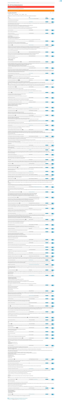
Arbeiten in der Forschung (10, 275)
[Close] (53, 7)
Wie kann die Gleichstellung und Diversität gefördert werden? (14, 61)
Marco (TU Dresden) (31, 73)
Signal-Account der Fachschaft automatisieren (12, 167)
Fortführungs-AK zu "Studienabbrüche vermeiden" (13, 368)
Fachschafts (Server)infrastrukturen (11, 228)
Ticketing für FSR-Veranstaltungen (11, 186)
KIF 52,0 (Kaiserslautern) (13, 2)
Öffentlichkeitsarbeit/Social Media (11, 97)
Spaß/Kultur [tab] (23, 14)
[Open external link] (53, 18)
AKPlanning (9, 2)
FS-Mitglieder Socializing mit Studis (11, 264)
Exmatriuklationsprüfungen (10, 298)
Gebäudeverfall (9, 323)
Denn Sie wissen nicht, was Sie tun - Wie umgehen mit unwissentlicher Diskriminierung (16, 219)
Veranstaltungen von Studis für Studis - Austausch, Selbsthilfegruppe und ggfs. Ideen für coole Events (18, 174)
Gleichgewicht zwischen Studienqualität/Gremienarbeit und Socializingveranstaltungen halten (17, 317)
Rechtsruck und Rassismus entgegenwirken (12, 154)
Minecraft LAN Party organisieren (11, 239)
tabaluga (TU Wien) (31, 171)
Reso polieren (9, 149)
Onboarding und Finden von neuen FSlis (12, 171)
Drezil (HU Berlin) (30, 107)
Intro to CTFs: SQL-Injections (10, 345)
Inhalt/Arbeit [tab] (9, 14)
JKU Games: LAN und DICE (10, 208)
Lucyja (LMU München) (31, 264)
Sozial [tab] (20, 14)
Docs (11, 399)
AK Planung (9, 18)
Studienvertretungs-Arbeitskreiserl (11, 120)
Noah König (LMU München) (36, 264)
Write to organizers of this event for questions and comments (17, 398)
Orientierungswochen (10, 249)
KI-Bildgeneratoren (10, 107)
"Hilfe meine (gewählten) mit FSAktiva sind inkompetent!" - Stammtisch (15, 129)
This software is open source (23, 399)
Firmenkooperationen (10, 125)
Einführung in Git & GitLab (10, 242)
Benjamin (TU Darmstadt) (31, 18)
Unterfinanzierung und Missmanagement (12, 327)
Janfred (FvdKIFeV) (31, 21)
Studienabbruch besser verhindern (11, 115)
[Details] (52, 18)
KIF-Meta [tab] (12, 14)
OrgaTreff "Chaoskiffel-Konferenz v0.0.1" (12, 379)
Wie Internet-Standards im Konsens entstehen (12, 21)
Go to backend (9, 399)
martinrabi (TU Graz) (40, 120)
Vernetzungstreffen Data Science (11, 224)
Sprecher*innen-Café (10, 163)
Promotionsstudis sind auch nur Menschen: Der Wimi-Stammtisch (14, 295)
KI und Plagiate (9, 159)
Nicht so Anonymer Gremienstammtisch (12, 213)
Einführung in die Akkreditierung (11, 33)
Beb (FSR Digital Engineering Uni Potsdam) (37, 186)
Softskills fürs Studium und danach (11, 178)
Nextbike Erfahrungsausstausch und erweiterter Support (13, 73)
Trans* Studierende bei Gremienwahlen (12, 110)
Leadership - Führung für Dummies (11, 302)
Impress (18, 399)
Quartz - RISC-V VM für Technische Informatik (12, 231)
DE (59, 0)
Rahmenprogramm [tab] (16, 14)
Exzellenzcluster (9, 92)
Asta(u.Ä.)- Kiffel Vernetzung (11, 331)
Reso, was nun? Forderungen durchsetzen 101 (12, 197)
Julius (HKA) (30, 149)
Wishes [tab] (26, 14)
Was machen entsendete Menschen (11, 311)
